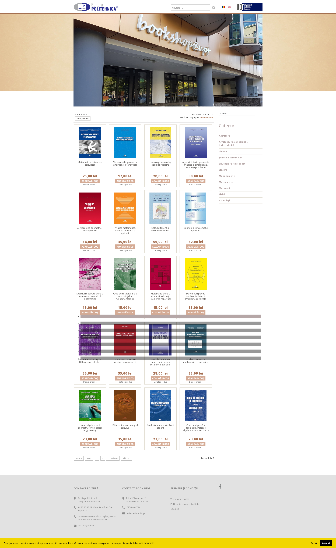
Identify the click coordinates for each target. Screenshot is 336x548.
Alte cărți (224, 200)
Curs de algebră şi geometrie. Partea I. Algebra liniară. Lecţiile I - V (196, 429)
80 (207, 117)
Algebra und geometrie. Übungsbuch (89, 229)
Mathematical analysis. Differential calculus (90, 361)
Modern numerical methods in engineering (195, 361)
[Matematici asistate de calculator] (90, 142)
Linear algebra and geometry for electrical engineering (90, 428)
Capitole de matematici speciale (196, 229)
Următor (113, 458)
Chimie (223, 151)
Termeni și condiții (180, 499)
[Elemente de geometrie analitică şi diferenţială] (125, 142)
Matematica (226, 182)
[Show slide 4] (170, 337)
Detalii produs (89, 184)
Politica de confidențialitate (184, 504)
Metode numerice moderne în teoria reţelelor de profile (160, 362)
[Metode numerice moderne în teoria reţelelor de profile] (160, 339)
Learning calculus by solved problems (160, 163)
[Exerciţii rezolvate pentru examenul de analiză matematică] (90, 273)
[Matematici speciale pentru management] (125, 339)
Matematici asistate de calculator (90, 163)
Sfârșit (126, 458)
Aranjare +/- (83, 118)
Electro (223, 169)
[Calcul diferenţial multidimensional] (160, 207)
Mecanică (224, 188)
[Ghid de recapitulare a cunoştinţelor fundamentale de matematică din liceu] (125, 273)
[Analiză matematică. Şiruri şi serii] (160, 405)
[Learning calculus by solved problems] (160, 142)
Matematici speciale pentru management (125, 361)
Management (227, 175)
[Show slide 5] (170, 344)
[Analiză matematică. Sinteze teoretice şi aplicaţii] (125, 207)
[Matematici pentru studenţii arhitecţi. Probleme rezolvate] (160, 273)
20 (201, 117)
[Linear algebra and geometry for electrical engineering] (90, 405)
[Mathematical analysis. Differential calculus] (90, 339)
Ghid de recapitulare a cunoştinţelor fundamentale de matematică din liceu (125, 297)
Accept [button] (326, 543)
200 (211, 117)
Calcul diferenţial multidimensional (160, 229)
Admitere (224, 135)
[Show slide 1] (170, 316)
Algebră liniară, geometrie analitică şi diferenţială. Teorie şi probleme (195, 165)
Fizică (222, 194)
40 (204, 117)
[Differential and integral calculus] (125, 405)
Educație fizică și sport (232, 163)
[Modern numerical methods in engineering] (196, 339)
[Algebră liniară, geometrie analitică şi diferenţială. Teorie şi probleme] (196, 142)
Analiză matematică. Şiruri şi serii (160, 426)
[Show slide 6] (170, 351)
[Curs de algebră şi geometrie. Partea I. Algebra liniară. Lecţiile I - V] (195, 405)
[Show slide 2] (170, 323)
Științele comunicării (231, 157)
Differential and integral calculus (125, 426)
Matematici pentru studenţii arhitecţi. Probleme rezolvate (160, 296)
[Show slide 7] (170, 358)
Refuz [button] (314, 543)
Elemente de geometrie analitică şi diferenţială (125, 163)
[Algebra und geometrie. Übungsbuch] (90, 207)
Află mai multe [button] (146, 543)
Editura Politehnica (96, 7)
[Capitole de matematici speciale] (195, 207)
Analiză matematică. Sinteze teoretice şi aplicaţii (125, 230)
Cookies (174, 508)
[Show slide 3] (170, 330)
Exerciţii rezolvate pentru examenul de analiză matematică (89, 296)
